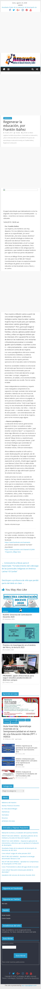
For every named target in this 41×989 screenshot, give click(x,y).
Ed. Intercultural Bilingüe (9, 809)
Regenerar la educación (10, 143)
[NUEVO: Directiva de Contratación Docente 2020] (20, 594)
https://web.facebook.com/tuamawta (17, 542)
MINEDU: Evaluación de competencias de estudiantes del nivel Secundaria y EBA (26, 774)
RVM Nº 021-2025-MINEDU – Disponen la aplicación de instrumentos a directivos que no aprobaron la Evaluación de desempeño (20, 8)
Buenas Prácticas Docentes (11, 806)
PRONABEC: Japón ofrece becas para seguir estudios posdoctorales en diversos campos (18, 677)
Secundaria (14, 722)
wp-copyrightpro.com (29, 985)
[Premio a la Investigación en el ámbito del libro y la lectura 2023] (20, 625)
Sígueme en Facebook (12, 888)
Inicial (28, 720)
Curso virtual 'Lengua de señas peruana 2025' (16, 853)
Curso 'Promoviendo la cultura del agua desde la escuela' (20, 867)
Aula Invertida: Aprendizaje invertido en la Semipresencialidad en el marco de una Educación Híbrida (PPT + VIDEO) (20, 731)
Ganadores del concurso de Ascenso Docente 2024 (18, 875)
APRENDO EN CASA (9, 720)
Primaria (6, 722)
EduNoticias (7, 118)
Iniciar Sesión (6, 915)
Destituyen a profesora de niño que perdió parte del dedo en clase (20, 581)
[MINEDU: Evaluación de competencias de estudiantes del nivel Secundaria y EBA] (8, 771)
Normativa (5, 815)
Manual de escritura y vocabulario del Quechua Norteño (20, 833)
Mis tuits (4, 903)
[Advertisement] (20, 32)
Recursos (5, 818)
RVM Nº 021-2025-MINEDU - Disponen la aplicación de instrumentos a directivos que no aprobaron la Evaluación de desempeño (20, 843)
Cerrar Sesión (6, 918)
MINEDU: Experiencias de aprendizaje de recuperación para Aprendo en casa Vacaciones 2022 (26, 749)
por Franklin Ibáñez (27, 140)
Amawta (18, 133)
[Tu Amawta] (4, 69)
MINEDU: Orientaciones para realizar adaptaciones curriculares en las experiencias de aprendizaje (26, 762)
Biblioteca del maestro (9, 802)
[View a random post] (37, 69)
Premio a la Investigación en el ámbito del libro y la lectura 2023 (19, 646)
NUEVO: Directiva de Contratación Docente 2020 (17, 615)
